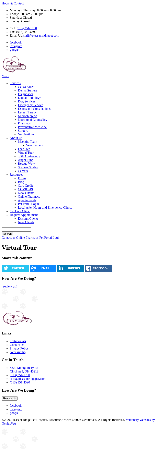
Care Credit (25, 185)
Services (15, 83)
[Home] (14, 72)
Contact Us (17, 344)
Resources (16, 174)
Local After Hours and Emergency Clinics (45, 207)
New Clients (26, 193)
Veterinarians (34, 145)
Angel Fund (25, 160)
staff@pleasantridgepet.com (41, 35)
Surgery (23, 130)
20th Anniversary (29, 156)
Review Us (9, 398)
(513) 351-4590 (20, 382)
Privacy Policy (19, 348)
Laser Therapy (27, 112)
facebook (16, 42)
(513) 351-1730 (27, 28)
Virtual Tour (26, 152)
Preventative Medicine (32, 127)
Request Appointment (24, 215)
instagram (16, 46)
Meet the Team (27, 141)
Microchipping (27, 116)
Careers (23, 171)
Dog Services (26, 101)
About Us (16, 138)
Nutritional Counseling (32, 119)
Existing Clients (28, 218)
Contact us (9, 237)
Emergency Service (30, 105)
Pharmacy (24, 123)
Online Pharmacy (29, 196)
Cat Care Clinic (20, 211)
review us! (9, 286)
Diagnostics (25, 94)
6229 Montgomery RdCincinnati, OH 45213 (24, 369)
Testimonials (18, 341)
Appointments (27, 200)
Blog (21, 182)
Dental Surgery (27, 90)
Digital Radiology (29, 97)
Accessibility (18, 352)
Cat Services (26, 86)
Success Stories (28, 167)
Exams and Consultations (34, 108)
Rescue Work (26, 163)
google (14, 49)
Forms (22, 178)
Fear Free (24, 149)
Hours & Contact (13, 3)
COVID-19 (25, 189)
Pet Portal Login (28, 204)
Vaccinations (26, 134)
